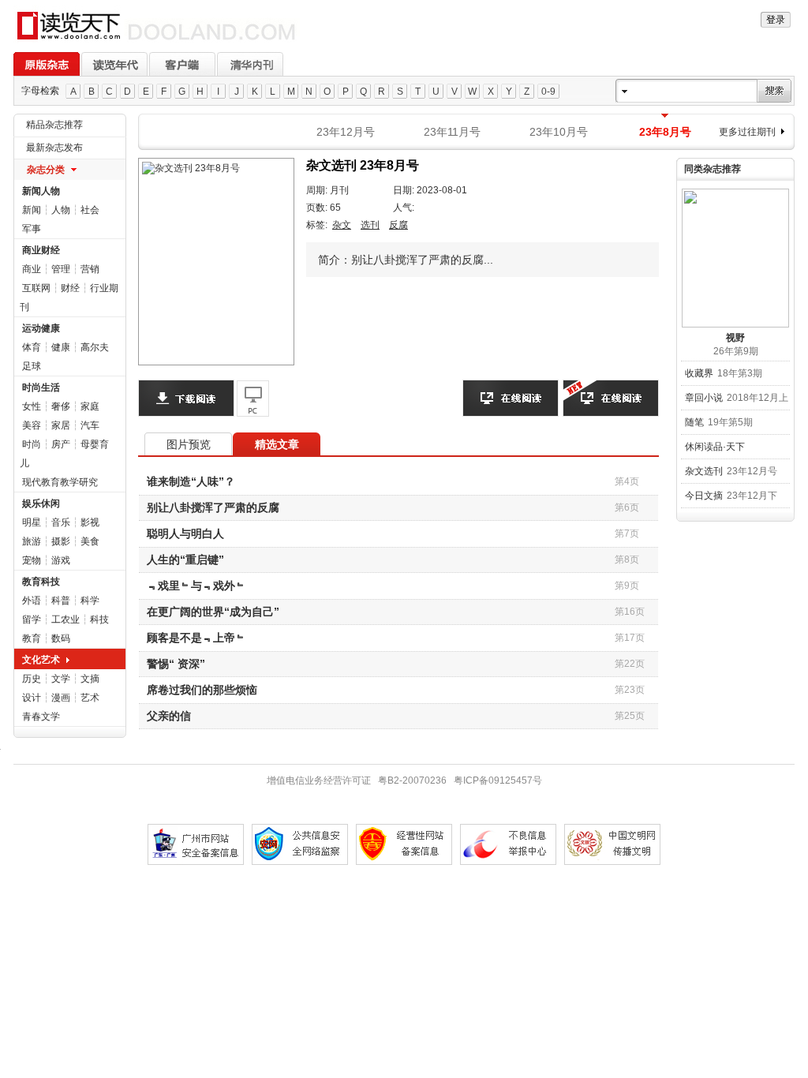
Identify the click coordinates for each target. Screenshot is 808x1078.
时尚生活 (41, 387)
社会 (89, 209)
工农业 (65, 619)
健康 (60, 347)
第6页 (627, 507)
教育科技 (41, 581)
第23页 (630, 689)
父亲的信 (169, 715)
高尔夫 (94, 347)
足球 (31, 366)
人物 (60, 209)
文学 (60, 678)
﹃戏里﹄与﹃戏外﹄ (196, 585)
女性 (31, 406)
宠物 (31, 560)
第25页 (630, 715)
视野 (735, 337)
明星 (31, 522)
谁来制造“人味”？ (191, 481)
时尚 (31, 444)
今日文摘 (704, 495)
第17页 (630, 637)
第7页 (627, 533)
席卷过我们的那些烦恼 (202, 689)
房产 (60, 444)
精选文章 (277, 444)
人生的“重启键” (185, 559)
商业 (31, 269)
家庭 (89, 406)
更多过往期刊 (747, 131)
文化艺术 (41, 659)
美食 (89, 541)
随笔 (694, 422)
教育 (31, 638)
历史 (31, 678)
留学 (31, 619)
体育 (31, 347)
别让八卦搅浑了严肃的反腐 (213, 507)
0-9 (548, 91)
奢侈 (60, 406)
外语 (31, 600)
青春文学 (41, 716)
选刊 (370, 224)
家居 (60, 425)
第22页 (630, 663)
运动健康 (41, 328)
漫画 (60, 697)
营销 (89, 269)
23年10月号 (558, 131)
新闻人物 (41, 191)
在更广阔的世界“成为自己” (213, 611)
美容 (31, 425)
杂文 (341, 224)
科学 (89, 600)
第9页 (627, 585)
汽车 (89, 425)
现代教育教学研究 (60, 482)
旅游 (31, 541)
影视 (89, 522)
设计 (31, 697)
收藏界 (699, 373)
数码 (60, 638)
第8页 (627, 559)
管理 (60, 269)
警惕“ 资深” (176, 663)
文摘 (89, 678)
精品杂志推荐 (54, 124)
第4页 (627, 481)
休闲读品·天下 (715, 446)
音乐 (60, 522)
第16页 (630, 611)
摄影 (60, 541)
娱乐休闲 (41, 503)
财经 (70, 288)
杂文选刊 (704, 471)
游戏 (60, 560)
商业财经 (41, 250)
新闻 (31, 209)
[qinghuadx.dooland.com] (156, 40)
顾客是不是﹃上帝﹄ (196, 637)
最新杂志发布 (54, 147)
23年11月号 (452, 131)
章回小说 (704, 397)
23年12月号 (345, 131)
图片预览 (188, 444)
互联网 (36, 288)
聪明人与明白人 (185, 533)
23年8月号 (665, 131)
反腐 (398, 224)
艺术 (89, 697)
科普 (60, 600)
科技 (99, 619)
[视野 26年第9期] (735, 258)
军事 (31, 228)
